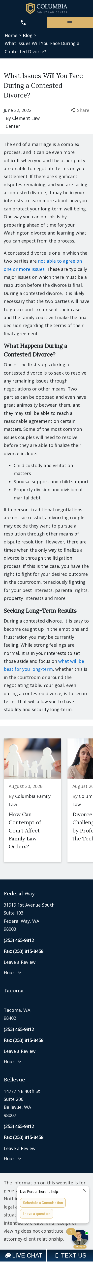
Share (83, 110)
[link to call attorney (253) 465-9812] (23, 22)
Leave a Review (19, 962)
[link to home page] (46, 8)
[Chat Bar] (46, 1255)
